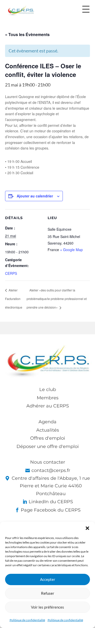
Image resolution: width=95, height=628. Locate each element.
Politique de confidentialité (27, 620)
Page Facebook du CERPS (51, 510)
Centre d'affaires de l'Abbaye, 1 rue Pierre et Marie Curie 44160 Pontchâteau (51, 485)
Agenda (47, 422)
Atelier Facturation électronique (13, 298)
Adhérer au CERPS (47, 406)
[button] (87, 528)
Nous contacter (47, 462)
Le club (47, 389)
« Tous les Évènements (27, 34)
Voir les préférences (47, 607)
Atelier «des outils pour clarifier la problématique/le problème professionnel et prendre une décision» (57, 298)
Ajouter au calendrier (35, 195)
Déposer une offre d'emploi (47, 446)
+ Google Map (71, 249)
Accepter (47, 579)
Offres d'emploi (47, 438)
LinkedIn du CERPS (51, 501)
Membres (48, 398)
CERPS (11, 273)
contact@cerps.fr (50, 470)
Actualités (47, 430)
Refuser (47, 593)
